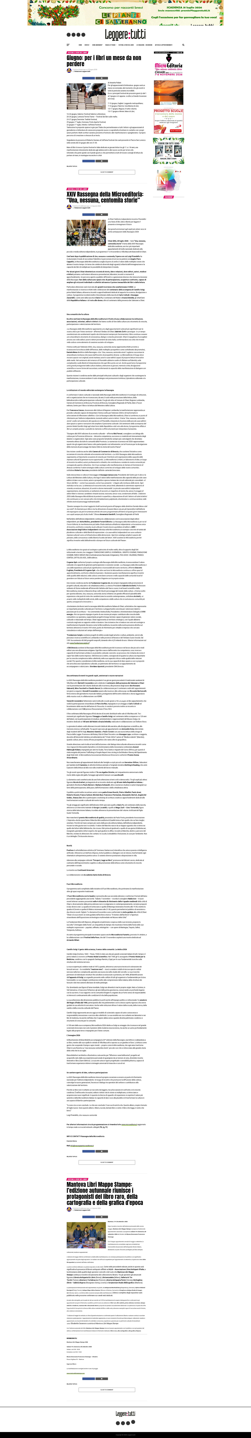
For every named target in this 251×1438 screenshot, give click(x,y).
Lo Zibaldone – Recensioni (144, 45)
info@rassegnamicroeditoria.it (82, 1146)
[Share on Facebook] (88, 78)
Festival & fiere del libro (126, 45)
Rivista (87, 45)
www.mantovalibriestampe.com (76, 1373)
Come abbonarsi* (97, 45)
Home (80, 45)
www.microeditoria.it (129, 1125)
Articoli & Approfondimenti (163, 45)
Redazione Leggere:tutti (82, 71)
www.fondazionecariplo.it (79, 643)
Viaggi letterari (110, 45)
